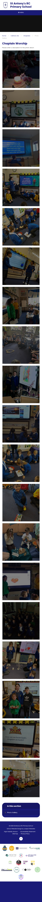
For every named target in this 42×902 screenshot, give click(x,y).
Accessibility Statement (27, 831)
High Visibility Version (11, 831)
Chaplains (26, 36)
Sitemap (15, 834)
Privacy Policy (25, 834)
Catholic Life (15, 36)
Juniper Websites (29, 829)
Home (4, 36)
